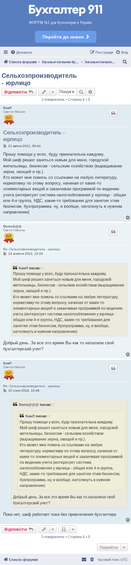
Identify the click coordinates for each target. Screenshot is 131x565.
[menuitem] (21, 52)
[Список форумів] (65, 11)
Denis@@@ (12, 226)
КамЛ (7, 108)
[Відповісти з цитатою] (113, 113)
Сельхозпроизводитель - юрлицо (39, 79)
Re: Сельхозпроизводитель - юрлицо (31, 249)
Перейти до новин (63, 36)
